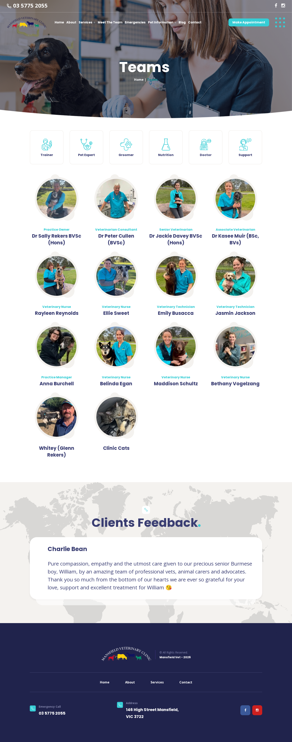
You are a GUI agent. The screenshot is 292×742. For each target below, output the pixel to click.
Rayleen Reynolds (56, 313)
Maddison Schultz (176, 383)
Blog (182, 22)
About (71, 22)
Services (85, 22)
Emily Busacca (176, 313)
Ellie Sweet (116, 313)
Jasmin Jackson (235, 313)
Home (59, 22)
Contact (194, 22)
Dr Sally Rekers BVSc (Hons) (56, 239)
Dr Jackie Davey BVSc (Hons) (175, 239)
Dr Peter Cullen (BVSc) (116, 239)
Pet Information (160, 22)
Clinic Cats (116, 448)
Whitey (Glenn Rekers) (56, 451)
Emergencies (135, 22)
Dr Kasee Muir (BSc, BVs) (235, 239)
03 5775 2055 (30, 5)
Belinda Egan (116, 383)
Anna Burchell (57, 383)
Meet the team (110, 22)
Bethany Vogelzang (235, 383)
